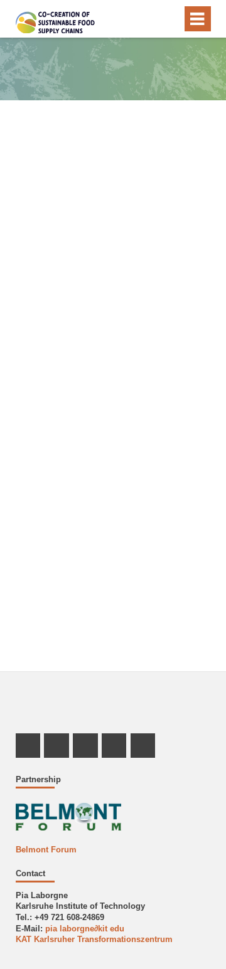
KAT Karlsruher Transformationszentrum (94, 939)
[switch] (170, 19)
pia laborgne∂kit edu (84, 928)
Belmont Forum (46, 850)
